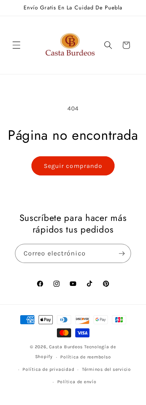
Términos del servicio (106, 369)
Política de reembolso (85, 357)
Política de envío (77, 381)
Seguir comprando (73, 165)
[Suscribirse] (122, 253)
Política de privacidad (48, 369)
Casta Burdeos (66, 346)
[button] (16, 45)
